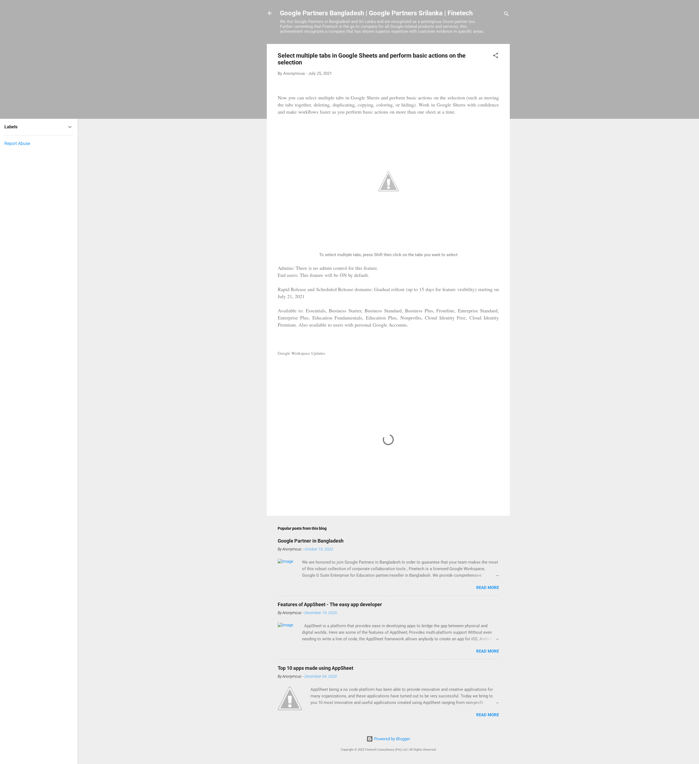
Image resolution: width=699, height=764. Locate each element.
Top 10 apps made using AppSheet (315, 668)
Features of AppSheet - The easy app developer (330, 604)
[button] (495, 56)
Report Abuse (17, 143)
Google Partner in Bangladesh (310, 541)
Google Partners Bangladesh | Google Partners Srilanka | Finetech (376, 13)
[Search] (506, 15)
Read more (487, 587)
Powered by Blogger (391, 738)
